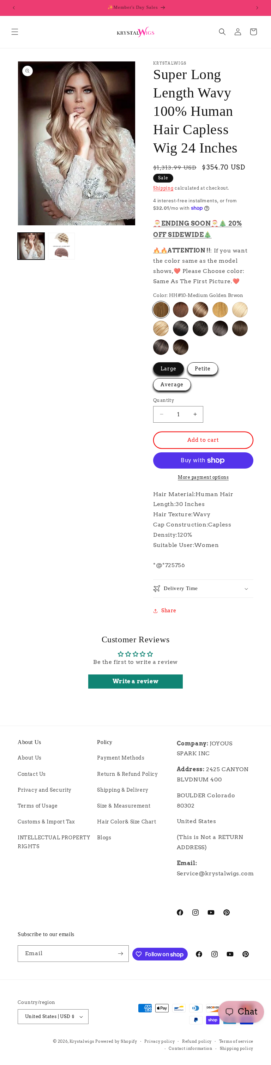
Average (172, 384)
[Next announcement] (257, 8)
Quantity (163, 400)
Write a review (135, 681)
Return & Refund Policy (127, 774)
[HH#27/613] (161, 328)
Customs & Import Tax (46, 822)
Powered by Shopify (116, 1041)
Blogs (104, 837)
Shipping (163, 188)
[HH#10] (161, 309)
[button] (15, 32)
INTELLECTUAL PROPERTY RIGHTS (54, 842)
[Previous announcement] (14, 8)
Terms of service (236, 1041)
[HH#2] (220, 328)
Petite (203, 368)
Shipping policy (237, 1048)
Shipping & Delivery (122, 790)
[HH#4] (240, 328)
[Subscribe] (120, 953)
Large (168, 368)
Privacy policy (159, 1041)
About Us (30, 758)
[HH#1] (180, 328)
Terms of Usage (38, 806)
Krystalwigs (82, 1041)
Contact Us (32, 774)
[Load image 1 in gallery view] (31, 246)
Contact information (190, 1048)
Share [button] (168, 610)
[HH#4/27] (180, 347)
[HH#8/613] (200, 309)
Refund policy (197, 1041)
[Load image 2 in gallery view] (61, 246)
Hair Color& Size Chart (126, 822)
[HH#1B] (200, 328)
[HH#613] (240, 309)
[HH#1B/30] (161, 347)
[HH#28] (220, 309)
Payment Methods (120, 758)
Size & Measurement (123, 806)
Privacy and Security (45, 790)
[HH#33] (180, 309)
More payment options (203, 477)
